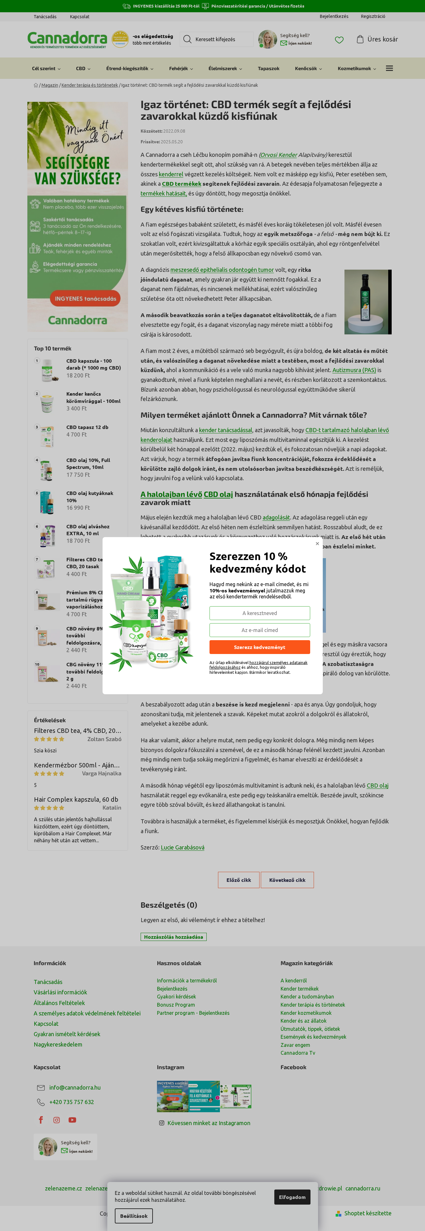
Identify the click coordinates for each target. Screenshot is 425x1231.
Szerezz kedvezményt (259, 647)
